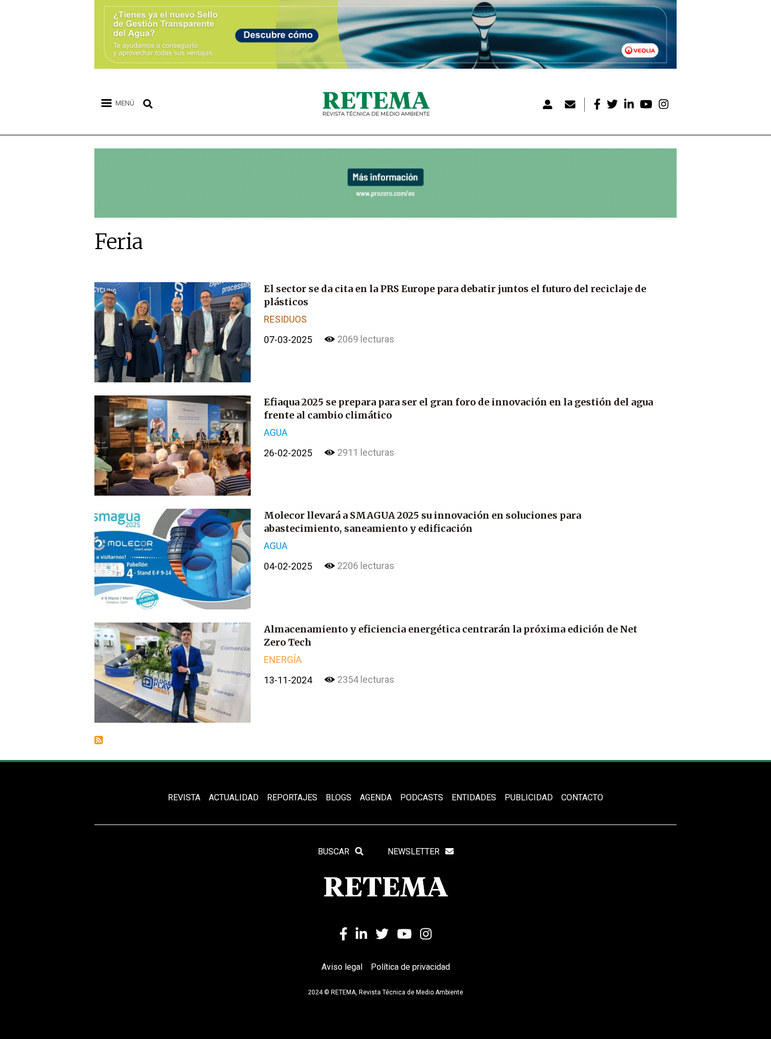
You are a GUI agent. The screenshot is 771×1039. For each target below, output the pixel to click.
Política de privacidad (410, 967)
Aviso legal (342, 967)
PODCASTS (421, 797)
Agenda (376, 797)
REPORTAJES (292, 797)
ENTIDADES (474, 797)
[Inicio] (380, 104)
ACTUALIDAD (234, 797)
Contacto (582, 797)
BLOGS (338, 797)
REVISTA (184, 797)
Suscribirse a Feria (98, 740)
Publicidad (529, 797)
